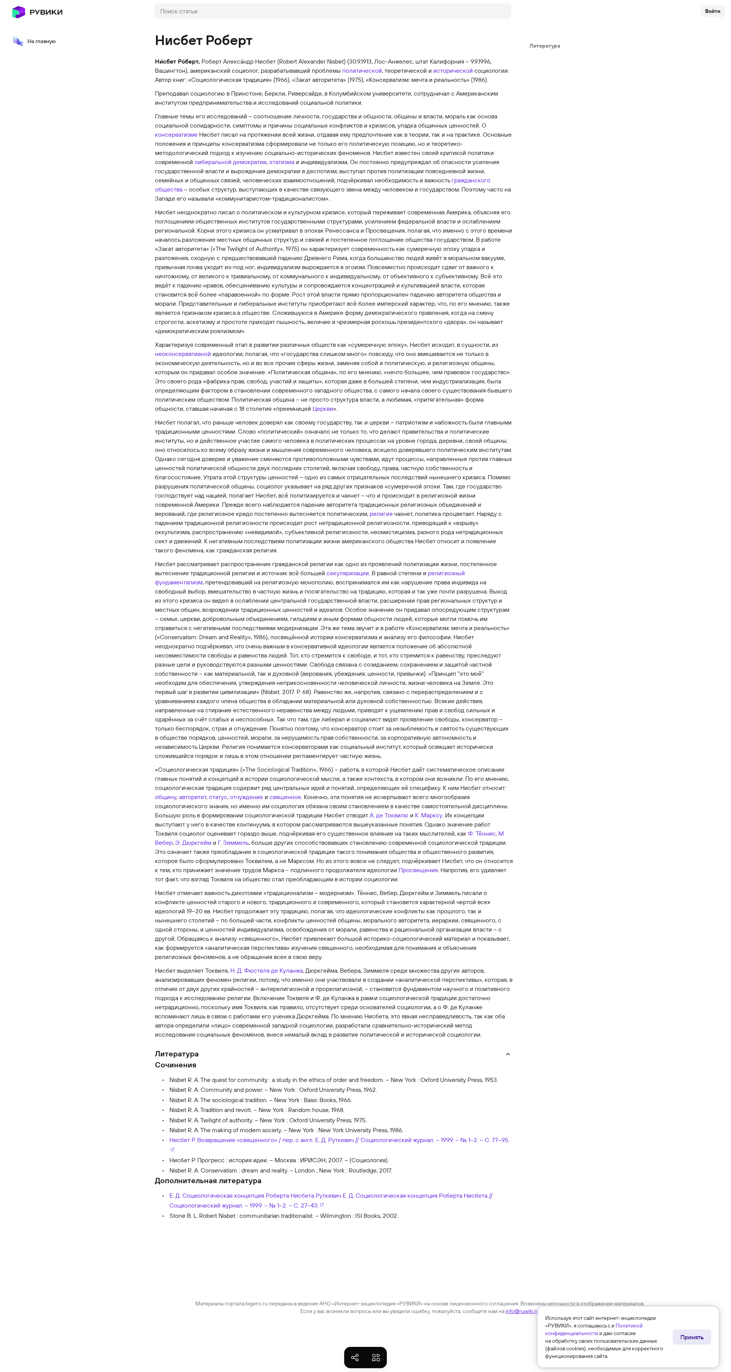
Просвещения (418, 870)
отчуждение (246, 797)
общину (165, 797)
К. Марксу (428, 815)
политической (362, 70)
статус (218, 797)
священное (285, 797)
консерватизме (176, 134)
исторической (453, 70)
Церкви (323, 408)
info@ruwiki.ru (522, 1311)
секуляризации (348, 573)
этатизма (281, 162)
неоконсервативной (183, 353)
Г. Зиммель (233, 842)
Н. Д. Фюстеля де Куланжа (266, 970)
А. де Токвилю (389, 815)
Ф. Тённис (482, 833)
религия (381, 513)
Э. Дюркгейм (193, 842)
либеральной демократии (231, 162)
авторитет (192, 797)
